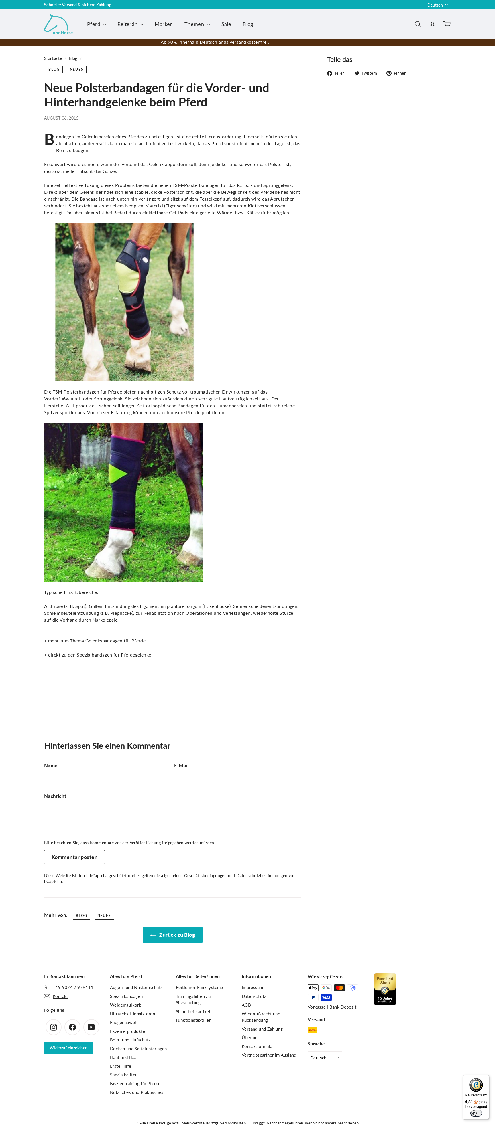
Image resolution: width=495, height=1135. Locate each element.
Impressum (252, 987)
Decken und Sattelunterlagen (138, 1048)
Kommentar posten (74, 857)
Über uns (251, 1037)
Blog (248, 24)
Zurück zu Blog (176, 935)
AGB (246, 1004)
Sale (226, 24)
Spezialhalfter (123, 1074)
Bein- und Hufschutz (130, 1039)
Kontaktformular (258, 1046)
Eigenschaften (180, 205)
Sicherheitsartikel (193, 1011)
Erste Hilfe (120, 1066)
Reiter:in (128, 24)
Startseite (53, 58)
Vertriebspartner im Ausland (269, 1054)
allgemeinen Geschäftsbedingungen (194, 875)
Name (51, 765)
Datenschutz (254, 996)
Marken (164, 24)
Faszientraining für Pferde (135, 1083)
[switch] (476, 1113)
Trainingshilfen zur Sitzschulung (194, 999)
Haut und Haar (124, 1057)
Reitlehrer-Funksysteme (199, 987)
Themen (195, 24)
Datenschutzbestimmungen (261, 875)
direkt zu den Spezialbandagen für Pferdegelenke (99, 654)
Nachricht (55, 796)
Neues (77, 69)
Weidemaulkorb (125, 1004)
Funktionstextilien (193, 1020)
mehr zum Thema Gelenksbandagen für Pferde (97, 640)
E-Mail (181, 765)
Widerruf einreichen (69, 1047)
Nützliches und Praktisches (136, 1092)
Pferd (94, 24)
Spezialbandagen (126, 996)
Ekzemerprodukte (127, 1031)
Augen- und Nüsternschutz (136, 987)
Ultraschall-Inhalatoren (132, 1013)
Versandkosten (233, 1123)
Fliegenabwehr (124, 1022)
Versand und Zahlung (262, 1028)
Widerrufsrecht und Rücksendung (261, 1017)
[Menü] (485, 1078)
